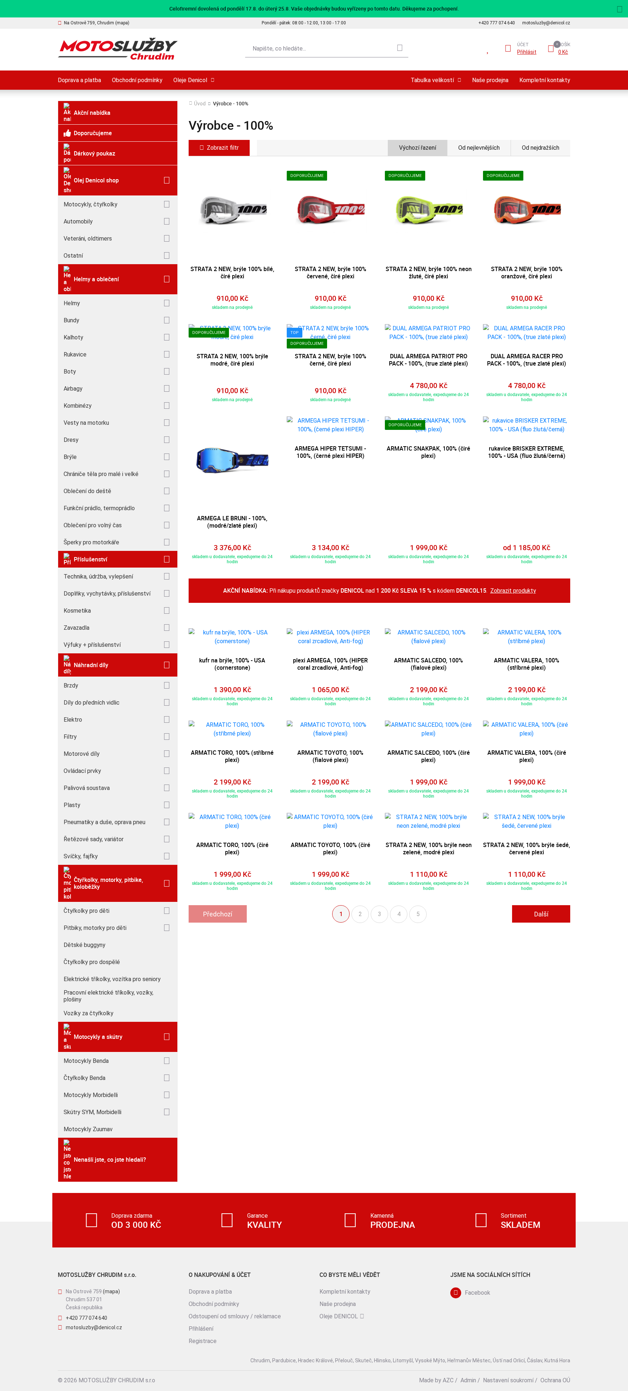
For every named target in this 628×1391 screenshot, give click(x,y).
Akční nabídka (92, 113)
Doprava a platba (79, 80)
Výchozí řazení (417, 147)
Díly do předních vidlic (92, 702)
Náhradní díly (91, 665)
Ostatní (73, 255)
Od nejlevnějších (479, 147)
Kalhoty (73, 337)
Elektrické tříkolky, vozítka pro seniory (112, 979)
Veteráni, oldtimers (88, 238)
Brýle (70, 456)
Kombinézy (78, 405)
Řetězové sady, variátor (94, 839)
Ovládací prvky (82, 770)
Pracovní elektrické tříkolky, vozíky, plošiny (108, 996)
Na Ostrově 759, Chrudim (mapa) (96, 22)
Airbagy (73, 388)
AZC (448, 1380)
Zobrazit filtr (223, 147)
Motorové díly (82, 753)
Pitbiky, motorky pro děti (95, 927)
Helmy (72, 303)
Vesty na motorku (86, 422)
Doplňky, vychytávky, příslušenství (107, 593)
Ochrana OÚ (555, 1380)
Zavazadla (76, 627)
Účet (523, 44)
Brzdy (71, 685)
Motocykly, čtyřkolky (90, 204)
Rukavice (75, 354)
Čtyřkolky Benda (84, 1078)
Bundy (71, 320)
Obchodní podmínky (137, 80)
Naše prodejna (490, 80)
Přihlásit (526, 52)
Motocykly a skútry (98, 1037)
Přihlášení (201, 1328)
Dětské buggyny (84, 945)
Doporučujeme (93, 133)
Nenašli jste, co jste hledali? (110, 1160)
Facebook (477, 1292)
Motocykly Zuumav (88, 1129)
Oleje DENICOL (338, 1316)
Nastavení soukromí (508, 1380)
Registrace (203, 1341)
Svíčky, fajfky (81, 856)
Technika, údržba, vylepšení (98, 576)
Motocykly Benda (86, 1060)
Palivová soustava (87, 788)
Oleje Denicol (190, 80)
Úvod (200, 103)
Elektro (73, 719)
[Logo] (118, 49)
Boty (70, 371)
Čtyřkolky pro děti (86, 910)
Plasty (72, 805)
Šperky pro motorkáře (91, 542)
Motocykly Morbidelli (91, 1095)
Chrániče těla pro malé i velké (101, 474)
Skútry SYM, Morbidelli (92, 1112)
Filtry (70, 736)
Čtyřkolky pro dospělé (92, 962)
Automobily (78, 221)
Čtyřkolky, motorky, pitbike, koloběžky (108, 883)
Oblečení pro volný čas (93, 525)
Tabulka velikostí (432, 80)
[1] (399, 48)
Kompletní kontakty (544, 80)
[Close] (619, 8)
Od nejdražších (540, 147)
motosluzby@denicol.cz (546, 22)
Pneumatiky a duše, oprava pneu (104, 822)
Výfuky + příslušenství (92, 644)
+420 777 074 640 (496, 22)
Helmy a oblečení (96, 279)
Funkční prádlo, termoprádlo (99, 508)
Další (541, 914)
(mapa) (111, 1291)
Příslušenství (90, 559)
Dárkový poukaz (94, 153)
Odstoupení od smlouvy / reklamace (235, 1316)
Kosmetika (77, 610)
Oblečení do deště (87, 491)
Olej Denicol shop (96, 180)
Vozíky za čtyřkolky (88, 1013)
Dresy (71, 439)
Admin (468, 1380)
